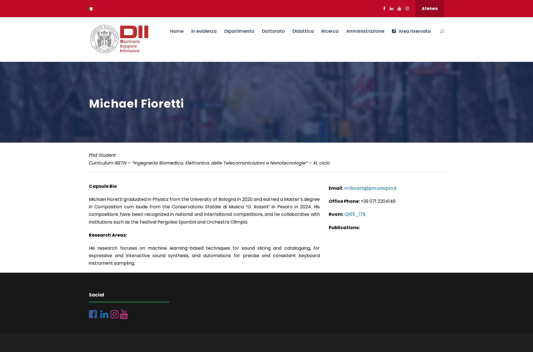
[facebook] (384, 8)
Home (176, 31)
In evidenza (204, 31)
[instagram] (407, 8)
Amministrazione (365, 31)
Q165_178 (355, 214)
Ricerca (329, 31)
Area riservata (415, 31)
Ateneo (430, 8)
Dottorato (273, 31)
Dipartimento (239, 31)
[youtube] (399, 8)
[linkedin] (391, 8)
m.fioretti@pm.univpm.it (370, 188)
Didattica (303, 31)
